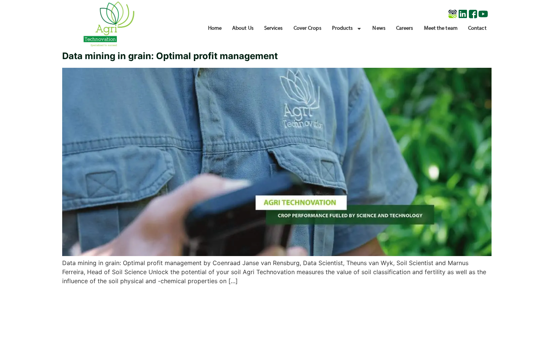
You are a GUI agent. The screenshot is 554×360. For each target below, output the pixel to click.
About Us (243, 28)
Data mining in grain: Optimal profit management (170, 55)
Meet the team (441, 28)
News (378, 28)
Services (273, 28)
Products (342, 28)
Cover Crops (307, 28)
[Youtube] (483, 14)
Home (215, 28)
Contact (477, 28)
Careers (404, 28)
